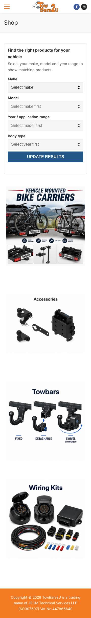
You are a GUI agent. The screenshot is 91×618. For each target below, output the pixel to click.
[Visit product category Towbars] (45, 423)
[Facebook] (76, 7)
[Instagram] (84, 7)
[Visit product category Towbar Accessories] (45, 325)
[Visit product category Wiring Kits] (45, 521)
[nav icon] (7, 7)
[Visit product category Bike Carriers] (45, 228)
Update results (45, 157)
